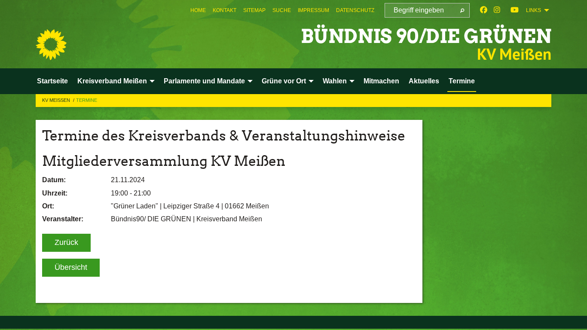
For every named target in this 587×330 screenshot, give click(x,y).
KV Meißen (56, 100)
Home (198, 10)
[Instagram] (496, 10)
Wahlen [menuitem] (335, 81)
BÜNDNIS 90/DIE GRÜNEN (426, 36)
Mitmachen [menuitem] (381, 81)
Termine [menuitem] (462, 81)
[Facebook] (483, 10)
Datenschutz (355, 10)
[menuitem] (198, 10)
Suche (281, 10)
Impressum (313, 10)
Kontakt (224, 10)
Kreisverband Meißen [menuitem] (112, 81)
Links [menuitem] (533, 10)
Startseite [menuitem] (52, 81)
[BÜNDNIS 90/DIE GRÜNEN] (51, 44)
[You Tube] (514, 10)
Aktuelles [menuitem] (424, 81)
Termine (86, 100)
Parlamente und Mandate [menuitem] (204, 81)
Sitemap (254, 10)
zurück (66, 242)
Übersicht (71, 267)
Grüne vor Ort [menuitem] (284, 81)
